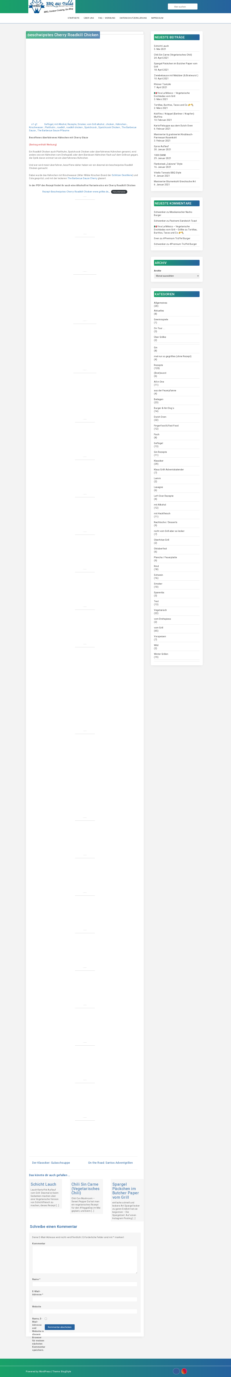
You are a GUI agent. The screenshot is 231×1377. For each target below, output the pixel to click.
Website (36, 1306)
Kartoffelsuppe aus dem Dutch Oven (173, 125)
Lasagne (158, 487)
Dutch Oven (160, 417)
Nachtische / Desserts (165, 522)
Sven (156, 238)
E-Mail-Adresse (37, 1293)
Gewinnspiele (161, 319)
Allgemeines (160, 303)
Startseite (73, 18)
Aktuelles (159, 310)
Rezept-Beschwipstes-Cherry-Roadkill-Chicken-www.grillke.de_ (76, 191)
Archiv (157, 270)
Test (156, 601)
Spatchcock (90, 127)
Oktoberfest (160, 548)
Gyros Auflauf (161, 146)
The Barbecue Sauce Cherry (82, 178)
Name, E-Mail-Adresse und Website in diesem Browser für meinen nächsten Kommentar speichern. (38, 1334)
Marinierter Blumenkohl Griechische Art (175, 181)
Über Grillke (160, 337)
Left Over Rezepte (164, 496)
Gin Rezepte (160, 452)
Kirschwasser (36, 127)
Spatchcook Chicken (109, 127)
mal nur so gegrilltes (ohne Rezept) (173, 356)
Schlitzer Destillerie (122, 175)
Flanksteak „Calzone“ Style (168, 164)
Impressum (157, 18)
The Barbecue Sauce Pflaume (53, 130)
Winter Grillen (161, 654)
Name (36, 1279)
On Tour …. (159, 328)
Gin (155, 347)
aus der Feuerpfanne (165, 390)
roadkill (61, 127)
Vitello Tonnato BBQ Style (167, 172)
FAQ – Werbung (106, 18)
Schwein (158, 575)
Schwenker (160, 212)
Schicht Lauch (43, 1184)
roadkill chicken (74, 127)
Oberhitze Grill (161, 540)
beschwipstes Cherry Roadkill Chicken (63, 35)
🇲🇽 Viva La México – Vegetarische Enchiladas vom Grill (172, 94)
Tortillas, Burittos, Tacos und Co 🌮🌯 (174, 105)
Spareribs (159, 592)
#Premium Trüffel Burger (176, 238)
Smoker (82, 124)
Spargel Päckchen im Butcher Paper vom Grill (125, 1191)
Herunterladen (119, 192)
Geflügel (48, 124)
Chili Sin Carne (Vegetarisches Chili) (86, 1188)
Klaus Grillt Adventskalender (169, 469)
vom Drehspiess (162, 619)
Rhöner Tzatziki (162, 84)
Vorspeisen (160, 636)
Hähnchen (121, 124)
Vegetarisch (160, 610)
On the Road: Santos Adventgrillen (110, 1162)
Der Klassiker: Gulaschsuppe (51, 1162)
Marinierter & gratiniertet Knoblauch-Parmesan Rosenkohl (173, 136)
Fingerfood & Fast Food (166, 425)
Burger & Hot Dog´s (164, 408)
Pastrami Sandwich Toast (183, 221)
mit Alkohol (60, 124)
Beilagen (158, 399)
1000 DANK (160, 155)
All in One (159, 381)
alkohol (100, 124)
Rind (156, 566)
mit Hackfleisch (162, 513)
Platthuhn (50, 127)
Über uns (89, 18)
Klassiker (159, 461)
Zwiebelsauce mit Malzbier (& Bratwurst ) (176, 75)
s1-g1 (34, 124)
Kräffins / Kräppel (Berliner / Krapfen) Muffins (174, 115)
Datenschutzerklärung (133, 18)
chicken (110, 124)
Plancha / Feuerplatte (165, 557)
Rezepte (72, 124)
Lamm (157, 478)
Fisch (157, 434)
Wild (156, 645)
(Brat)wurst (160, 373)
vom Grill (91, 124)
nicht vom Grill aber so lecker (169, 531)
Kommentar (38, 1243)
